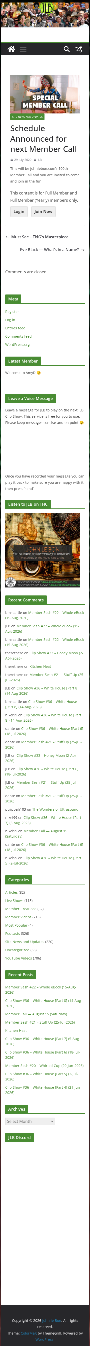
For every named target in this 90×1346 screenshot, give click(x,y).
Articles (11, 892)
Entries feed (15, 328)
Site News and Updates (27, 116)
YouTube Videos (18, 958)
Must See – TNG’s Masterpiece (39, 237)
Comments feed (18, 336)
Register (12, 311)
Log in (10, 319)
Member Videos (18, 917)
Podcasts (12, 933)
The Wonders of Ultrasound (55, 809)
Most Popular (16, 925)
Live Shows (14, 900)
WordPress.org (17, 344)
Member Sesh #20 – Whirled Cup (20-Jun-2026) (44, 1065)
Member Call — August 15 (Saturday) (36, 1014)
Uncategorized (17, 950)
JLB (40, 160)
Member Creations (20, 908)
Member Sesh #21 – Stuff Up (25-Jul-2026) (40, 1022)
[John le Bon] (44, 6)
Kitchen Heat (40, 666)
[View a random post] (79, 49)
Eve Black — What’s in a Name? (49, 249)
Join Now (43, 211)
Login (19, 211)
